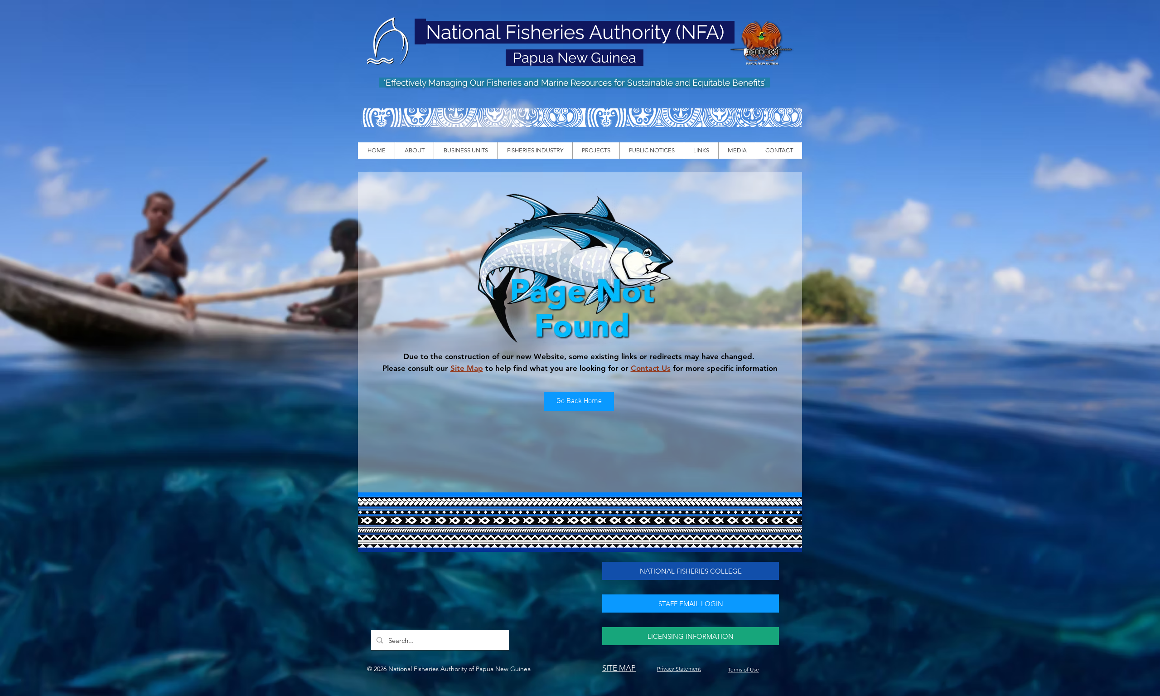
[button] (414, 150)
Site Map (466, 368)
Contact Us (651, 368)
